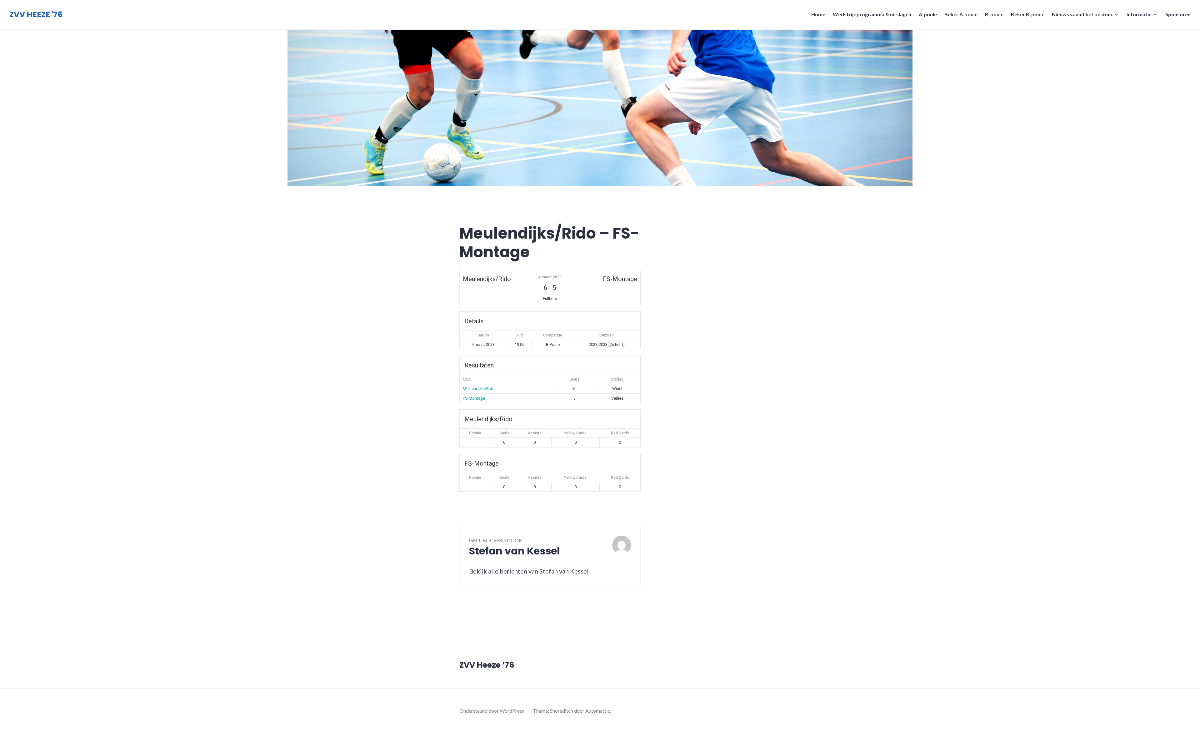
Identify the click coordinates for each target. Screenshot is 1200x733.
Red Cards (620, 433)
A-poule (928, 14)
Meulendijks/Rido (479, 388)
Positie (475, 433)
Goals (504, 433)
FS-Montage (474, 398)
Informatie (1139, 14)
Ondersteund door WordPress (491, 711)
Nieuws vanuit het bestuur (1082, 14)
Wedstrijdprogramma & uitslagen (872, 14)
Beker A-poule (961, 14)
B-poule (994, 14)
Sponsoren (1178, 14)
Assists (535, 433)
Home (818, 14)
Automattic (597, 711)
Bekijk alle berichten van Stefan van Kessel (529, 571)
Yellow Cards (575, 433)
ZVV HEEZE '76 (36, 14)
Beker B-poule (1027, 14)
